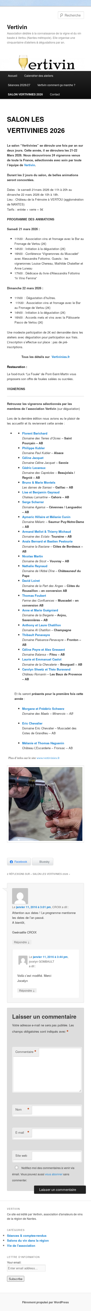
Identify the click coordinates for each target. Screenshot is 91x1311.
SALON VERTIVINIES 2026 (25, 94)
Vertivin (17, 27)
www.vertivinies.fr (48, 758)
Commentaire (25, 1051)
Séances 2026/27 (19, 85)
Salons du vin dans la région (28, 1240)
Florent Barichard (34, 433)
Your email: (14, 1262)
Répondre (22, 942)
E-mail (22, 1132)
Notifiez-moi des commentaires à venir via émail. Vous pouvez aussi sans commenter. (43, 1174)
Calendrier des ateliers (38, 76)
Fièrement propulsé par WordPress (45, 1302)
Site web (21, 1155)
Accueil (12, 76)
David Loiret (31, 580)
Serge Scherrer (33, 502)
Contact (55, 94)
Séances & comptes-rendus (26, 1235)
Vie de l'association (21, 1245)
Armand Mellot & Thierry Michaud (46, 531)
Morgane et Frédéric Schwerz (43, 708)
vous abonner (54, 1174)
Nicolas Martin (32, 556)
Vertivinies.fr (61, 356)
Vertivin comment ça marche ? (56, 85)
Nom (22, 1109)
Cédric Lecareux (34, 467)
